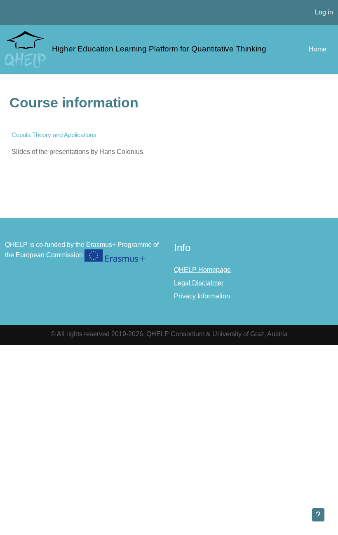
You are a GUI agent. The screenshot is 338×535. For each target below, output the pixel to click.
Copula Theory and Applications (54, 134)
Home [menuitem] (317, 49)
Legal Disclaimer (198, 282)
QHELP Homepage (202, 269)
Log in (324, 12)
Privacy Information (202, 296)
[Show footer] (318, 515)
